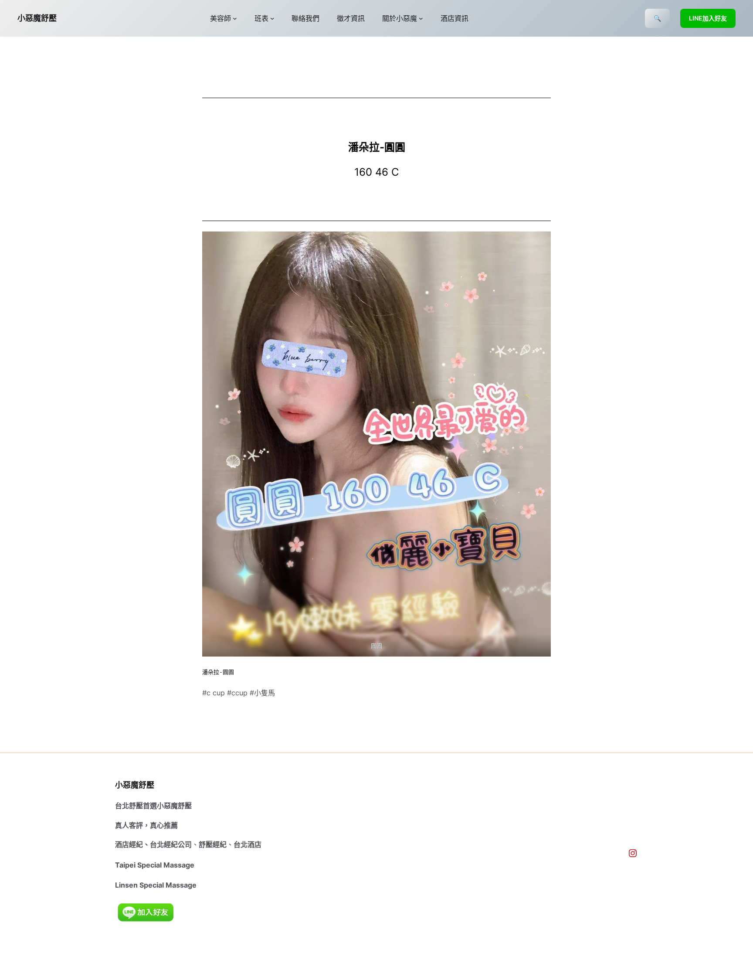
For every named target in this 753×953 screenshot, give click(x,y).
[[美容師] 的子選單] (235, 18)
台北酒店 (247, 844)
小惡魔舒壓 (37, 18)
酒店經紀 (129, 844)
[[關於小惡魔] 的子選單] (421, 18)
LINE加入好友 (708, 18)
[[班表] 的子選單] (272, 18)
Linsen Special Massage (156, 885)
